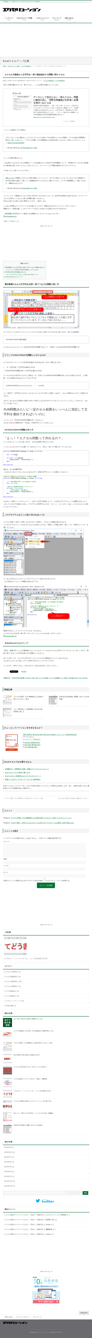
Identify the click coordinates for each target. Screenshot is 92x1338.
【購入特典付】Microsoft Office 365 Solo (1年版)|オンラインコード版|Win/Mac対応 (50, 734)
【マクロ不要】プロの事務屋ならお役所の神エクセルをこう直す (23, 798)
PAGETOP (84, 1312)
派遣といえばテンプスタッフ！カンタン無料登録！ (23, 779)
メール (6, 866)
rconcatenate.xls (10, 216)
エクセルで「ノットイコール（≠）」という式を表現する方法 (25, 958)
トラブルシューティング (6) (14, 1001)
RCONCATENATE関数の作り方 (15, 272)
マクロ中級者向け (60, 80)
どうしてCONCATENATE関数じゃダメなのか (22, 270)
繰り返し (85, 678)
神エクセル (78, 678)
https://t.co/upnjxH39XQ (16, 143)
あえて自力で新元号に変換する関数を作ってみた (73, 798)
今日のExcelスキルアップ (13, 277)
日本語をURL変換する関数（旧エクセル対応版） (28, 1125)
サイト (5, 872)
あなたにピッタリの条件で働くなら (17, 772)
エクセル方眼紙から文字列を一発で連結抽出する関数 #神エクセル (34, 1031)
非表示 (26, 263)
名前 (5, 859)
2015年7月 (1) (9, 1167)
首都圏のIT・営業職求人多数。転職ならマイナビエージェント (27, 769)
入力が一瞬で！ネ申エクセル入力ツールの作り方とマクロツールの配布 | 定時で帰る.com (42, 823)
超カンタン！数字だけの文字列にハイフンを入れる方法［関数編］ (34, 1113)
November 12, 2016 (30, 148)
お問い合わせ (9, 1317)
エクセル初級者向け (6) (12, 976)
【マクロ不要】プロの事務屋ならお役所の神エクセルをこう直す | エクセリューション (41, 818)
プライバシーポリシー (23, 1317)
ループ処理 (63, 678)
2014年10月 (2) (9, 1186)
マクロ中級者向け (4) (11, 991)
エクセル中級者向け (48, 80)
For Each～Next (30, 678)
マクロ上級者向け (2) (11, 996)
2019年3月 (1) (9, 1147)
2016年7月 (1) (9, 1157)
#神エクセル (9, 178)
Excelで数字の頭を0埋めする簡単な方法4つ (27, 1055)
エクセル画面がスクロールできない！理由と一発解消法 (30, 1079)
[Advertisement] (46, 40)
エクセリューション (43, 1332)
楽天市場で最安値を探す (33, 745)
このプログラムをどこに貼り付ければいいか (22, 274)
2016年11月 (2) (9, 1152)
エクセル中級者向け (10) (13, 981)
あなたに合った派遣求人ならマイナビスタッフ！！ (23, 776)
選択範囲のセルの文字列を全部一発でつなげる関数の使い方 (24, 267)
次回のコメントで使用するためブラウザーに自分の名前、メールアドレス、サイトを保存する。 (37, 880)
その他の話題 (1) (10, 1005)
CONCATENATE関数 (18, 678)
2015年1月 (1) (9, 1176)
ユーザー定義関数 (54, 678)
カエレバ (31, 736)
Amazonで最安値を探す (32, 742)
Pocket (23, 671)
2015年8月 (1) (9, 1162)
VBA (37, 678)
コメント (6, 841)
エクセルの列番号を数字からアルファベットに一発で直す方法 (32, 1101)
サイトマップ (37, 1317)
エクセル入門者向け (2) (12, 972)
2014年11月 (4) (9, 1181)
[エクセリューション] (22, 8)
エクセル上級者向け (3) (12, 986)
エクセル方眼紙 (43, 678)
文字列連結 (71, 678)
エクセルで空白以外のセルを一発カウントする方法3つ (30, 1067)
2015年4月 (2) (9, 1171)
